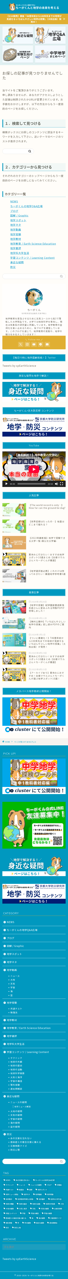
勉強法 (14, 1012)
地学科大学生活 (19, 253)
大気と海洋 (16, 1077)
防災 (13, 267)
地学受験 (15, 234)
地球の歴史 (16, 1065)
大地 (12, 979)
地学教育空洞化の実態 (25, 1199)
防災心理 (15, 1149)
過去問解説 (16, 1088)
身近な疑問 (17, 262)
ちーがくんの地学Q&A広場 (26, 206)
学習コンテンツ (11, 1213)
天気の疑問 (16, 1115)
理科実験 (15, 1084)
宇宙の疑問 (16, 1118)
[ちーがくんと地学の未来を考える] (34, 11)
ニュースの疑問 (18, 1102)
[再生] (6, 483)
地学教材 (15, 239)
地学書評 (15, 248)
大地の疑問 (16, 1111)
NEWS (14, 201)
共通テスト (16, 1008)
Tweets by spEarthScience (19, 365)
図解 (30, 1189)
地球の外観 (16, 1061)
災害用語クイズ (18, 1145)
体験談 (59, 1185)
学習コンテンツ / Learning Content (32, 258)
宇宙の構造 (16, 1081)
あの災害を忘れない (21, 1138)
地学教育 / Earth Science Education (33, 243)
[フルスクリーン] (61, 483)
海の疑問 (15, 1122)
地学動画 (15, 229)
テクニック (16, 1057)
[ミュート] (56, 483)
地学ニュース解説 (22, 1106)
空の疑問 (15, 1126)
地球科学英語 (17, 1073)
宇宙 (12, 987)
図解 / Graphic (19, 215)
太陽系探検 (58, 1208)
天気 (12, 983)
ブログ (14, 211)
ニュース (15, 975)
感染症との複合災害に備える (25, 1142)
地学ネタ (15, 225)
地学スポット (18, 220)
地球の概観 (10, 1204)
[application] (34, 469)
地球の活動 (16, 1069)
